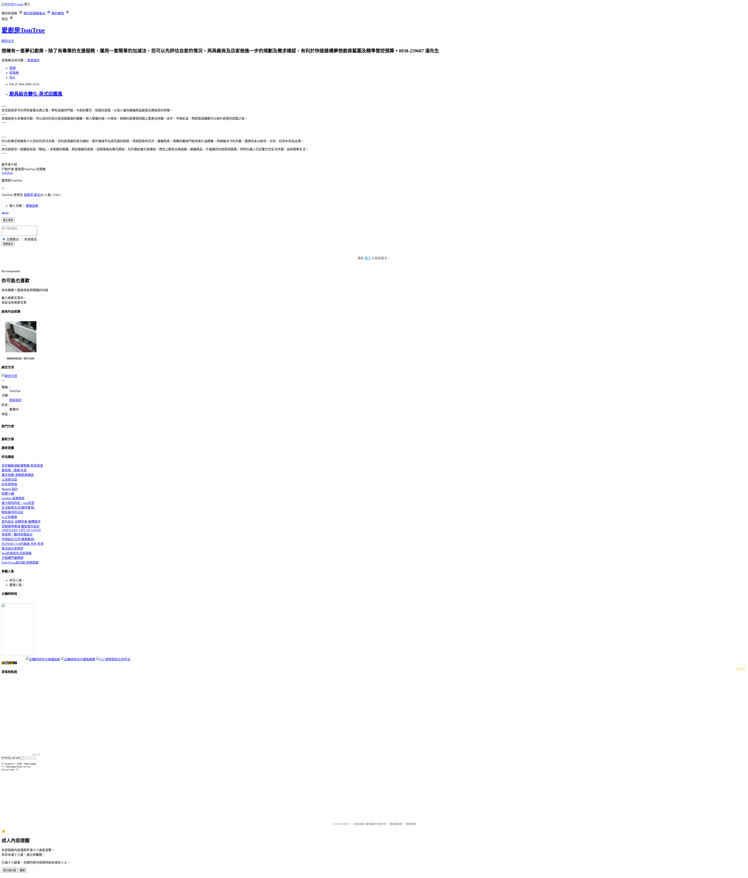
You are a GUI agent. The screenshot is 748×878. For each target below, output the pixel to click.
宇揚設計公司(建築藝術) (18, 539)
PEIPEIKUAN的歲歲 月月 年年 (23, 544)
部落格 (14, 72)
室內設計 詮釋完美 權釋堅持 (21, 521)
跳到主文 (8, 41)
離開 (22, 870)
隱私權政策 (396, 823)
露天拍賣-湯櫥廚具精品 (18, 475)
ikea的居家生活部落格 (17, 553)
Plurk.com (36, 754)
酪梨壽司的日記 (12, 512)
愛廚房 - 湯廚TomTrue (12, 602)
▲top (5, 212)
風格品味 (32, 205)
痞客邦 (28, 195)
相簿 (12, 68)
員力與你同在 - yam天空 (18, 503)
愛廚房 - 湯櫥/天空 (14, 470)
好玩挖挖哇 (9, 484)
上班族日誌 (9, 479)
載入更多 (8, 220)
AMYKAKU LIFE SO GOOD (21, 530)
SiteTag (740, 668)
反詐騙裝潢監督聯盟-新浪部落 (22, 465)
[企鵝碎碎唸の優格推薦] (78, 659)
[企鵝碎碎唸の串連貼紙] (43, 659)
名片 (12, 77)
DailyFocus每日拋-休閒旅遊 (20, 562)
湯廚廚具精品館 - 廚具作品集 (20, 358)
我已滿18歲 (9, 870)
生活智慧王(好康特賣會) (18, 507)
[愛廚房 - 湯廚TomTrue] (18, 655)
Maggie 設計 (10, 489)
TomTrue (7, 173)
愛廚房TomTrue (23, 30)
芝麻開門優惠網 (12, 558)
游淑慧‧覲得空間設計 (17, 534)
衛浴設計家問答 (12, 548)
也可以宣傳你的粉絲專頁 (13, 659)
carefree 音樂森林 (13, 498)
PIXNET (344, 823)
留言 (37, 195)
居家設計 (33, 60)
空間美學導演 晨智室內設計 (21, 526)
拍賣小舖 (8, 493)
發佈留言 (8, 243)
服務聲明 (411, 823)
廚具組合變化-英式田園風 (35, 93)
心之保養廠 (9, 517)
